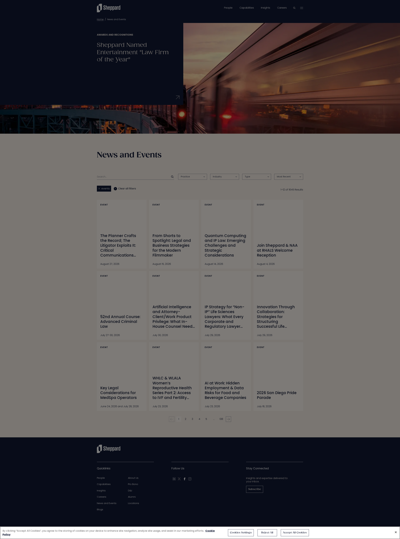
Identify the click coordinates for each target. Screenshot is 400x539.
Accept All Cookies (295, 532)
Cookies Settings (241, 532)
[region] (200, 533)
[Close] (395, 532)
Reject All (267, 532)
